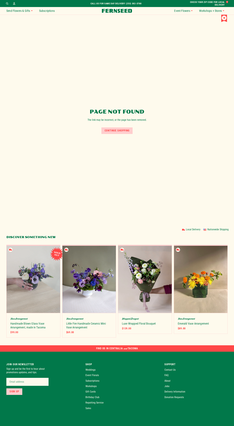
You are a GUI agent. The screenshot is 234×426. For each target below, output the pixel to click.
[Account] (14, 3)
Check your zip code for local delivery (207, 3)
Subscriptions (92, 380)
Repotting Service (94, 402)
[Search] (7, 3)
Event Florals (92, 375)
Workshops (91, 386)
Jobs (166, 386)
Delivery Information (174, 391)
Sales (88, 408)
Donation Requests (174, 397)
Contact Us (170, 369)
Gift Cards (90, 391)
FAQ (166, 375)
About (167, 380)
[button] (185, 10)
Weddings (90, 369)
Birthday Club (92, 397)
